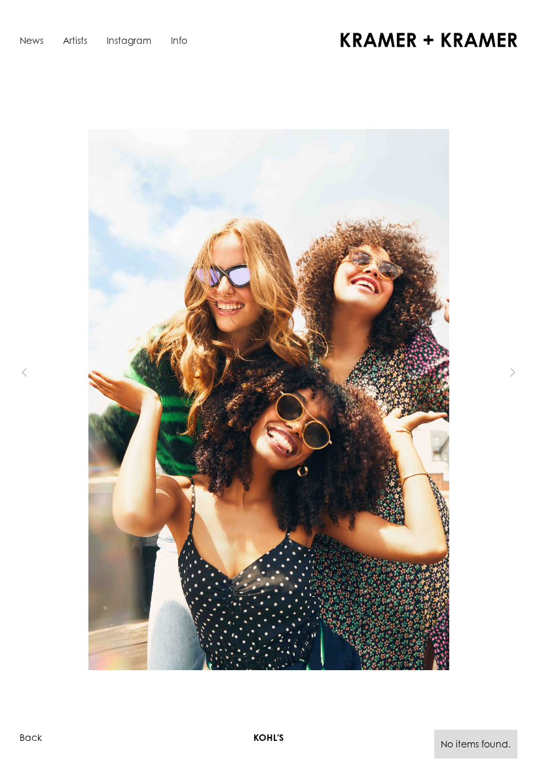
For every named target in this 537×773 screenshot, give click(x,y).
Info (179, 40)
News (31, 40)
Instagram (129, 40)
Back (31, 737)
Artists (75, 40)
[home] (429, 40)
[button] (46, 372)
